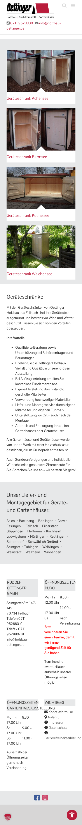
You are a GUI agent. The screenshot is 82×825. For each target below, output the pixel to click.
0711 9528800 (21, 23)
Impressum (57, 722)
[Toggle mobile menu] (73, 5)
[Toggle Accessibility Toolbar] (72, 815)
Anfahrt (53, 717)
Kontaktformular (61, 712)
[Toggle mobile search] (64, 5)
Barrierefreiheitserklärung (62, 738)
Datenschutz (58, 727)
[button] (8, 817)
